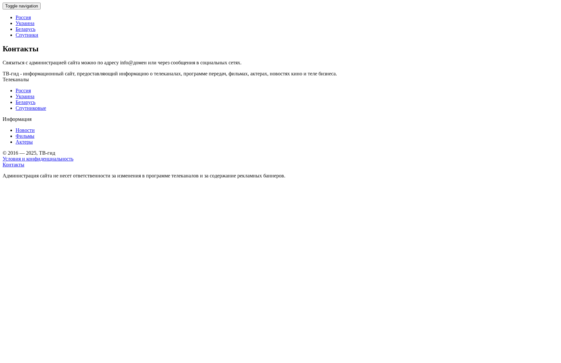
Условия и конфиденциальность (38, 159)
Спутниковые (31, 108)
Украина (25, 23)
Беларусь (25, 29)
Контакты (13, 164)
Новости (25, 130)
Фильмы (25, 136)
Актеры (24, 142)
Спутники (27, 35)
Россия (23, 17)
